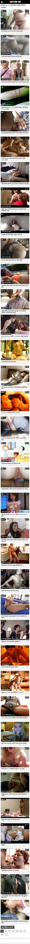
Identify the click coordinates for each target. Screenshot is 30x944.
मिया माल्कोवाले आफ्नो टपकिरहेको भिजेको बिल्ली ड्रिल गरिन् (14, 922)
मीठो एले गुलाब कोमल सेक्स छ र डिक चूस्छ (11, 260)
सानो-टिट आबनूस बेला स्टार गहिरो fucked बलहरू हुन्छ (13, 438)
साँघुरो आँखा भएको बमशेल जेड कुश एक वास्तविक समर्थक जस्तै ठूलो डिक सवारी (13, 311)
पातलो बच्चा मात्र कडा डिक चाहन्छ (10, 590)
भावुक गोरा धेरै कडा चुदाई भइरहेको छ (10, 641)
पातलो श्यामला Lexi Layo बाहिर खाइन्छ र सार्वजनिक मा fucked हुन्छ (14, 108)
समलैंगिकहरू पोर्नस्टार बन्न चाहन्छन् (10, 870)
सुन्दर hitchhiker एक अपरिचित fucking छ (12, 692)
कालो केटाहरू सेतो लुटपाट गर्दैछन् (9, 667)
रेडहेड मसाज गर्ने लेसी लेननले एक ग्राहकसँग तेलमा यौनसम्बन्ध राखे (13, 210)
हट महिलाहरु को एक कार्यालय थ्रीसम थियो (12, 31)
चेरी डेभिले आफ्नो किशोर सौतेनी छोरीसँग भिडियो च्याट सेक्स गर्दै (14, 540)
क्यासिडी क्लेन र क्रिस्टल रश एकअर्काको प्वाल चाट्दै (14, 489)
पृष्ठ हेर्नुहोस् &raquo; (7, 927)
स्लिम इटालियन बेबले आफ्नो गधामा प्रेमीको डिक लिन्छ (14, 133)
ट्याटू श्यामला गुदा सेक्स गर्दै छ (8, 362)
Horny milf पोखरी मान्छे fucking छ (10, 412)
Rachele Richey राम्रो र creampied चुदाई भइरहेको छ (14, 337)
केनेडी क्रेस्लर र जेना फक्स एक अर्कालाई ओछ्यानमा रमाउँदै (14, 794)
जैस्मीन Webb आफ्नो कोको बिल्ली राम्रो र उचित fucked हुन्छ (13, 159)
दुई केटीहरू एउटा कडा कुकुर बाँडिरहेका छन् (12, 565)
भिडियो (3, 845)
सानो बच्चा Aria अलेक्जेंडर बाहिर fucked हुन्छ (12, 768)
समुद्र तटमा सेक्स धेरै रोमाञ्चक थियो (10, 819)
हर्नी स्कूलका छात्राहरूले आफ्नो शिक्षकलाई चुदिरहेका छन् (14, 388)
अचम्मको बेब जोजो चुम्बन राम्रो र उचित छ (11, 234)
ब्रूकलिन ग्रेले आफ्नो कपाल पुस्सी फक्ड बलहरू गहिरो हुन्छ (14, 286)
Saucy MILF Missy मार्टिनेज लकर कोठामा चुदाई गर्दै (14, 718)
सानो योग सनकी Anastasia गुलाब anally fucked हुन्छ (13, 515)
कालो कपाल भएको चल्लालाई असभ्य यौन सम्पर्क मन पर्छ (14, 82)
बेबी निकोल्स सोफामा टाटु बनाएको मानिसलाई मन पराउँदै (15, 183)
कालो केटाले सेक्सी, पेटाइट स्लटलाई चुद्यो (11, 56)
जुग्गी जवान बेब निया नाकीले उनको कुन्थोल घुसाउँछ (14, 743)
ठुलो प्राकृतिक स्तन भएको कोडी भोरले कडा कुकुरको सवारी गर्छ (14, 896)
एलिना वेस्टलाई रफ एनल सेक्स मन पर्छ (10, 463)
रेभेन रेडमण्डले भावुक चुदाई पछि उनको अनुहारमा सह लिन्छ (14, 616)
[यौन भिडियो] (15, 2)
